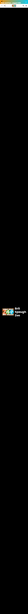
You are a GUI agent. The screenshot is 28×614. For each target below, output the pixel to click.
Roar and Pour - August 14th (11, 3)
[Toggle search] (23, 5)
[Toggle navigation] (2, 5)
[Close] (26, 2)
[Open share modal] (4, 5)
